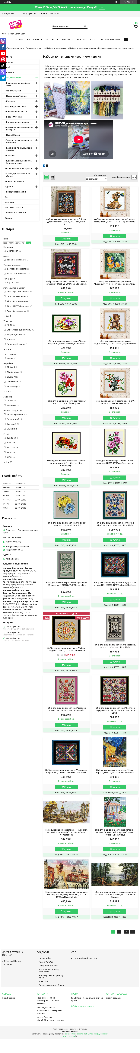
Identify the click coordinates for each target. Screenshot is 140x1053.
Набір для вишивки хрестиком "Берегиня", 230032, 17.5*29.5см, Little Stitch (115, 646)
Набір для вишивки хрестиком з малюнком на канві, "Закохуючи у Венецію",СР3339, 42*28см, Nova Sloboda (66, 894)
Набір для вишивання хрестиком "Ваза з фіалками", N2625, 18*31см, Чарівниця (66, 342)
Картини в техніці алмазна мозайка (19, 149)
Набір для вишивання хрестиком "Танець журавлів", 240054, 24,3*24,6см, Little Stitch (66, 282)
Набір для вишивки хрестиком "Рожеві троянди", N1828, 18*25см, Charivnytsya (114, 461)
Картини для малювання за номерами (19, 128)
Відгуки (8, 218)
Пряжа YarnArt (46, 962)
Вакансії (8, 964)
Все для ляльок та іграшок (19, 168)
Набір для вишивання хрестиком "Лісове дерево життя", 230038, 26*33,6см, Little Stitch (66, 221)
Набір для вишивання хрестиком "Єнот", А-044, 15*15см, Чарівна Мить (115, 402)
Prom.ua (83, 1029)
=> (102, 7)
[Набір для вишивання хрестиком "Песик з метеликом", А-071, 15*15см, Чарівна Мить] (114, 201)
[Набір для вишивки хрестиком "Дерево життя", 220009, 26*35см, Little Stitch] (66, 690)
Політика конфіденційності (97, 1034)
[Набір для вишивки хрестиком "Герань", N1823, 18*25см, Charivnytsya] (66, 383)
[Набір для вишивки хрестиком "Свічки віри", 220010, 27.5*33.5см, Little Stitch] (114, 505)
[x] (47, 166)
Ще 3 (8, 316)
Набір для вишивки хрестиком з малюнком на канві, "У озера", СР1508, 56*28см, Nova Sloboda (115, 894)
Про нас (50, 39)
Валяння (10, 155)
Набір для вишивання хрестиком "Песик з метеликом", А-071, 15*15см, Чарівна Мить (114, 220)
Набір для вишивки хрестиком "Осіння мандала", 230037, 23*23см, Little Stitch (66, 649)
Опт (7, 197)
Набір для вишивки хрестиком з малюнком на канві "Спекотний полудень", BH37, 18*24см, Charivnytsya (115, 832)
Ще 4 (8, 349)
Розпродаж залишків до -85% (18, 84)
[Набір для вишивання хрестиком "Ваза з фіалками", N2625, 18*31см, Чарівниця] (66, 323)
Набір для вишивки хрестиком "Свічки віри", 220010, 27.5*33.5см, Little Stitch (115, 524)
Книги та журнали (15, 181)
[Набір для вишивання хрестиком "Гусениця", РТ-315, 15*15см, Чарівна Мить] (114, 264)
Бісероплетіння (14, 117)
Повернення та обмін (15, 212)
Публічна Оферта (12, 961)
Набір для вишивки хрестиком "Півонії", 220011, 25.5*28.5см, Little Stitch (66, 524)
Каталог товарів (13, 77)
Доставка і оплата (110, 39)
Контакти (67, 39)
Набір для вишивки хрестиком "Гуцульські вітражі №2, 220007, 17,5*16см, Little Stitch (66, 771)
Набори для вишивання (56, 48)
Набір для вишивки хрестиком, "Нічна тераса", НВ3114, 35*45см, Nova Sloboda (115, 771)
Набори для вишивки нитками (82, 48)
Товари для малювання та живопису (19, 141)
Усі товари (33, 39)
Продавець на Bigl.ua (70, 1031)
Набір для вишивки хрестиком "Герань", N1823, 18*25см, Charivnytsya (66, 402)
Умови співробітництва (85, 958)
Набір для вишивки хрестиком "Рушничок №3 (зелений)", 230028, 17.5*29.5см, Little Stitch (66, 585)
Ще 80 (9, 462)
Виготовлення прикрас (17, 122)
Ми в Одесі (44, 981)
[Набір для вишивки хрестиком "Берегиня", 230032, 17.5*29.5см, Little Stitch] (114, 627)
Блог (93, 39)
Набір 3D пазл (13, 135)
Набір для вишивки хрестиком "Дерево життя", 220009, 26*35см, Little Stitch (66, 709)
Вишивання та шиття (35, 48)
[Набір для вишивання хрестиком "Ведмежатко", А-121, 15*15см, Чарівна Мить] (114, 323)
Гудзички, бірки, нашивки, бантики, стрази (19, 162)
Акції (7, 67)
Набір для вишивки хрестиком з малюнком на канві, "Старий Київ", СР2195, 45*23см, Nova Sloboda (66, 832)
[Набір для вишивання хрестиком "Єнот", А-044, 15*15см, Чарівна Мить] (114, 383)
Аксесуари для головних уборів (18, 174)
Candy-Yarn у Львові (48, 965)
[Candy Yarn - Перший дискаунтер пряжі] (15, 24)
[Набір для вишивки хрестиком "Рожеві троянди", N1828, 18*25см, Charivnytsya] (114, 443)
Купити (67, 239)
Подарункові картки (16, 192)
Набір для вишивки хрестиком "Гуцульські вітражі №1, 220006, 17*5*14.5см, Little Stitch (115, 583)
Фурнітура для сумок (16, 106)
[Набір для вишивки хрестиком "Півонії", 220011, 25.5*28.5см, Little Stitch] (66, 505)
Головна (18, 39)
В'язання (10, 101)
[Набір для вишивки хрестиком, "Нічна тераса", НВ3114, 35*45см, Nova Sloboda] (114, 752)
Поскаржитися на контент (74, 1034)
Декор (9, 186)
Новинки (9, 72)
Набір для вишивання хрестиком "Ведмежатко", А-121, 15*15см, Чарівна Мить (114, 342)
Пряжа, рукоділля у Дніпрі (51, 985)
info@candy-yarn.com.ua (17, 546)
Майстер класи (13, 91)
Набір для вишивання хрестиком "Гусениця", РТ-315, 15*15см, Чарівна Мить (114, 282)
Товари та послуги (15, 48)
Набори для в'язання (16, 96)
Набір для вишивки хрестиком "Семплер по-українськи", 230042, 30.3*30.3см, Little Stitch (115, 710)
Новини (81, 39)
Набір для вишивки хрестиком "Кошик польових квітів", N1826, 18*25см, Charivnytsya (66, 463)
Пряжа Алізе (45, 958)
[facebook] (44, 166)
